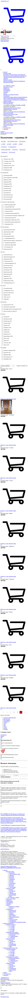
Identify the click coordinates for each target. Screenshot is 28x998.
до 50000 (9, 144)
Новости (18, 827)
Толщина (5, 729)
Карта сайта (15, 830)
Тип (4, 724)
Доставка (23, 825)
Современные (4, 152)
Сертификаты (6, 90)
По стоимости (6, 720)
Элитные (3, 815)
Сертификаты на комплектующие (17, 922)
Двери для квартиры (8, 923)
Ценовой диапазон (11, 924)
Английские (12, 891)
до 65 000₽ (11, 929)
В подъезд (13, 819)
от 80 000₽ (11, 931)
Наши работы (8, 829)
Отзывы (14, 829)
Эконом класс (13, 813)
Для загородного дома (12, 141)
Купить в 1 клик (5, 399)
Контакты (3, 831)
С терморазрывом (12, 146)
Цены (18, 829)
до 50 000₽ (11, 927)
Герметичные (22, 149)
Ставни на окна (18, 821)
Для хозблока (18, 820)
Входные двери (7, 73)
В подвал (13, 820)
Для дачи (3, 820)
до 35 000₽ (11, 926)
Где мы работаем (22, 830)
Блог (22, 827)
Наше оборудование (14, 917)
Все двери (3, 141)
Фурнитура (6, 88)
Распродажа (3, 146)
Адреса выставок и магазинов (13, 831)
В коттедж (7, 820)
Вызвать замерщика (5, 982)
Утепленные (15, 149)
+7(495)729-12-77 (5, 1)
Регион (5, 728)
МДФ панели (9, 822)
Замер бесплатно (5, 41)
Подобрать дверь (5, 996)
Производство (12, 827)
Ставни (13, 85)
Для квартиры (22, 141)
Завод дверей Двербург (6, 830)
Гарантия (5, 92)
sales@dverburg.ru (5, 39)
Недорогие (15, 815)
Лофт (10, 896)
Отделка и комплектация (9, 717)
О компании (6, 95)
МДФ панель (6, 89)
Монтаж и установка (11, 825)
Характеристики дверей (12, 932)
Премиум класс (9, 815)
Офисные (3, 819)
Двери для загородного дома (10, 948)
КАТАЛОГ (3, 817)
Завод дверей (12, 915)
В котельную (12, 883)
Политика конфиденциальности (8, 866)
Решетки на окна (10, 821)
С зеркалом (12, 937)
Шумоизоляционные (5, 149)
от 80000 (20, 144)
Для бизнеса (6, 721)
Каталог (5, 870)
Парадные (8, 819)
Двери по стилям (7, 79)
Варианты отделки (8, 86)
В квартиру (9, 817)
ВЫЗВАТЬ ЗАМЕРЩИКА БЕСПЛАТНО (11, 867)
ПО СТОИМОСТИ (5, 813)
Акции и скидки (13, 919)
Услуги (5, 93)
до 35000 (3, 144)
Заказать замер (12, 399)
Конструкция (6, 719)
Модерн (11, 889)
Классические (12, 152)
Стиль (4, 726)
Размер (5, 722)
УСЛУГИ (3, 825)
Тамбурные (19, 819)
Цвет (4, 725)
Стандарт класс (21, 813)
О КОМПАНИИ (5, 827)
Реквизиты (12, 914)
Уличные (24, 819)
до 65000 (15, 144)
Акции (5, 972)
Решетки (8, 85)
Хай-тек (11, 892)
